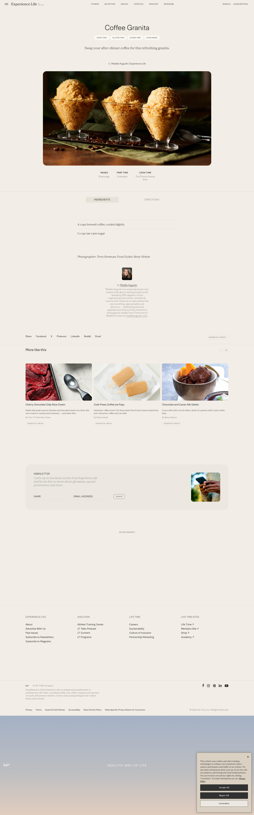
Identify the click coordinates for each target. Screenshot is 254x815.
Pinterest (61, 336)
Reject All (224, 795)
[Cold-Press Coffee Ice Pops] (127, 391)
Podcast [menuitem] (153, 4)
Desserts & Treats (217, 337)
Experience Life (138, 63)
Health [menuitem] (124, 4)
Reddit (87, 336)
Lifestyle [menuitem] (138, 4)
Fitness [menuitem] (95, 4)
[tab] (102, 200)
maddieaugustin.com (136, 315)
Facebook (41, 336)
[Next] (226, 350)
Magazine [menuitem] (169, 4)
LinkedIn (75, 336)
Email (98, 336)
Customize (224, 803)
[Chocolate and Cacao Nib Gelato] (195, 391)
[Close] (248, 757)
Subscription (240, 4)
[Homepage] (27, 4)
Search (227, 4)
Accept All (224, 787)
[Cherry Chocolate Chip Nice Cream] (59, 391)
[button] (6, 4)
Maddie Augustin (119, 63)
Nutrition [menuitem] (110, 4)
